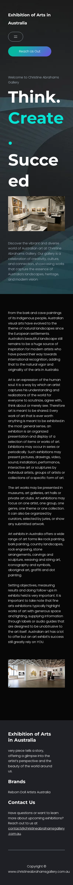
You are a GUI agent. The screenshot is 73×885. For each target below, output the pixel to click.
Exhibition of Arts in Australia (29, 737)
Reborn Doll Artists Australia (29, 792)
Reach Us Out (29, 51)
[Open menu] (15, 36)
